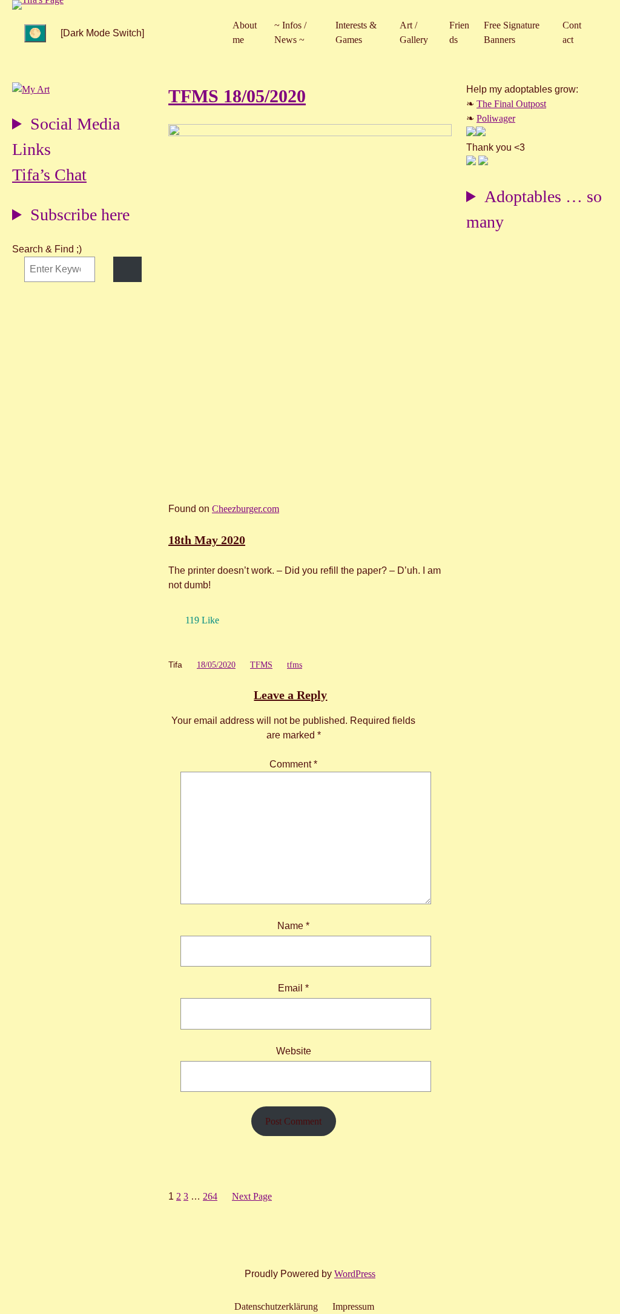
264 (210, 1196)
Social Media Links (66, 136)
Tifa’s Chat (49, 174)
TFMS (261, 664)
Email (293, 988)
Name (293, 926)
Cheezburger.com (245, 509)
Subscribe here (80, 214)
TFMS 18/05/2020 (237, 96)
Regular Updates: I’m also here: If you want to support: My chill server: (66, 138)
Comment (293, 764)
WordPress (354, 1274)
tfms (294, 664)
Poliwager (496, 118)
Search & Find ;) (47, 249)
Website (293, 1051)
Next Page (252, 1196)
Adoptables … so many (534, 209)
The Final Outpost (511, 104)
